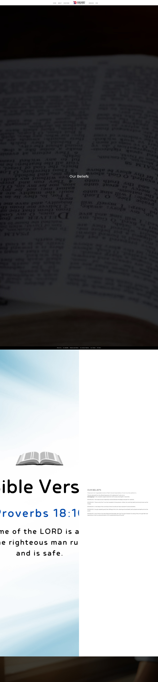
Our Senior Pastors (84, 347)
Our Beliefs (65, 347)
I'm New (99, 347)
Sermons (91, 3)
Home (54, 3)
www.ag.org (90, 496)
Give (97, 3)
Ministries (66, 3)
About (60, 3)
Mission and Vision (74, 347)
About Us (59, 347)
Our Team (92, 347)
